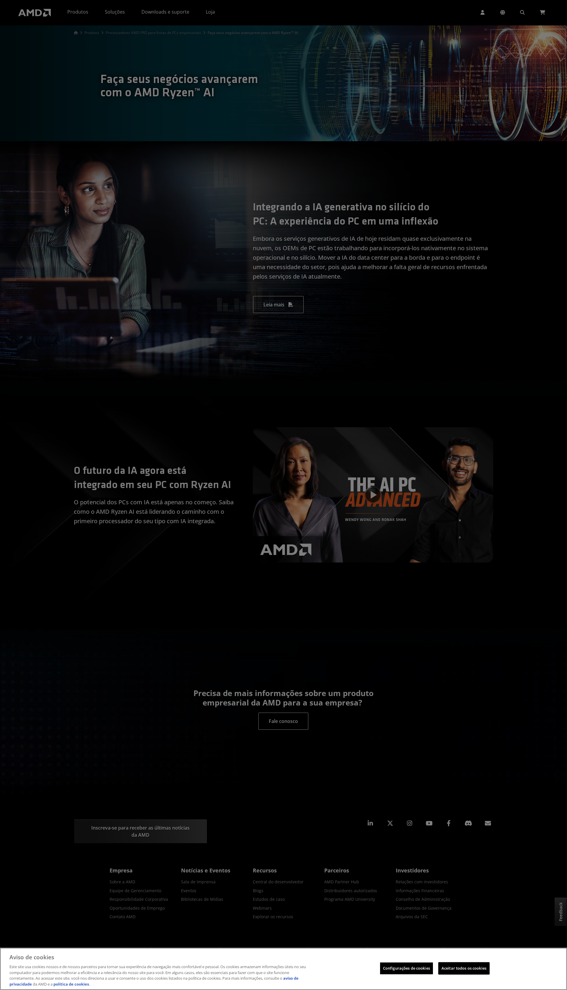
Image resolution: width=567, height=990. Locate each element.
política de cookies (71, 983)
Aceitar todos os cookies (463, 968)
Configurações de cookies (406, 968)
